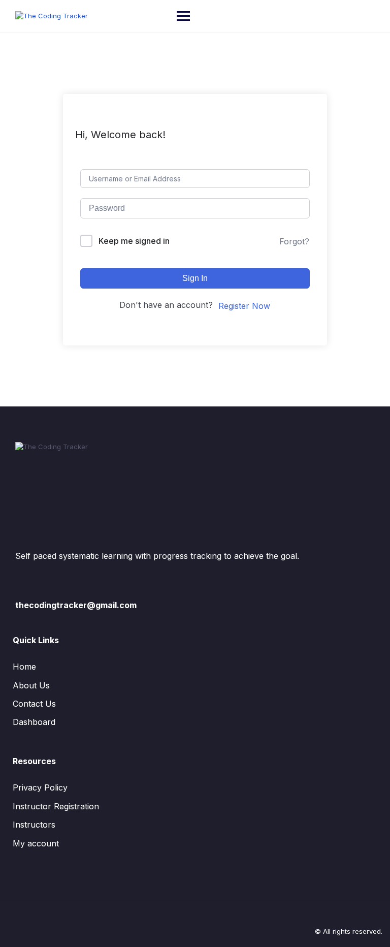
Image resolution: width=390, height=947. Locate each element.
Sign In (195, 278)
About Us (31, 685)
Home (24, 666)
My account (36, 843)
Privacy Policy (40, 787)
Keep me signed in (134, 241)
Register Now (244, 306)
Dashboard (34, 722)
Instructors (34, 824)
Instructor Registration (56, 806)
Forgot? (294, 241)
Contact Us (34, 704)
